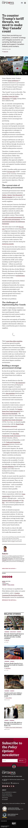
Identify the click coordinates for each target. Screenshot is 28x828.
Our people (5, 799)
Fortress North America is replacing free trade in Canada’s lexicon (13, 665)
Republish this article (8, 600)
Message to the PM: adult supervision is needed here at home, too (13, 724)
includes (4, 560)
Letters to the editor (7, 795)
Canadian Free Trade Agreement (12, 420)
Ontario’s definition (8, 466)
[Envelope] (7, 577)
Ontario (9, 195)
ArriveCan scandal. (8, 244)
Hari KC (7, 640)
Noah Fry (5, 51)
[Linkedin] (5, 577)
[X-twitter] (11, 577)
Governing (7, 631)
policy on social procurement (13, 217)
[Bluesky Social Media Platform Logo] (5, 786)
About (4, 790)
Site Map (23, 803)
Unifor (14, 98)
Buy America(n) (20, 382)
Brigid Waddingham (17, 727)
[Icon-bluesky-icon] (3, 577)
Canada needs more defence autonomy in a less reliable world (13, 694)
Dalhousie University (7, 558)
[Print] (9, 577)
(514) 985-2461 (6, 783)
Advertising (5, 797)
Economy (4, 584)
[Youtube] (7, 786)
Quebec (4, 195)
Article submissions (7, 794)
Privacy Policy (5, 803)
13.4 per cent (11, 171)
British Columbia (7, 197)
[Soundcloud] (9, 786)
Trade (4, 582)
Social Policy (13, 631)
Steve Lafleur (9, 697)
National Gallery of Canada (10, 500)
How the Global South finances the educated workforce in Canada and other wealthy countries (14, 636)
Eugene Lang (9, 727)
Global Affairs (11, 584)
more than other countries (14, 341)
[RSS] (14, 786)
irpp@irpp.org (15, 783)
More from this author (8, 568)
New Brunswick (17, 195)
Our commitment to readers (9, 792)
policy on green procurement (11, 219)
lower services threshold (9, 413)
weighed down (20, 275)
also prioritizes (10, 393)
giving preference (13, 80)
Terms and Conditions (15, 803)
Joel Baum (8, 668)
